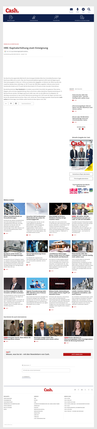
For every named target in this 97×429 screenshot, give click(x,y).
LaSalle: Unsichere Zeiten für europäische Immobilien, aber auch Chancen (81, 292)
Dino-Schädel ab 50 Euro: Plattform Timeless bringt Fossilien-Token (57, 217)
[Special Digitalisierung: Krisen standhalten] (37, 246)
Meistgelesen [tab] (78, 89)
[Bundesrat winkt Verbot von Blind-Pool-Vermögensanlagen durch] (14, 246)
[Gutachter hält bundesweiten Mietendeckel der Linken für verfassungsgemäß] (37, 209)
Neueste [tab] (72, 89)
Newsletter (37, 413)
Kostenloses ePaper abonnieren (81, 174)
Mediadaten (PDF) (38, 411)
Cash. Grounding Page (39, 418)
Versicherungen (11, 20)
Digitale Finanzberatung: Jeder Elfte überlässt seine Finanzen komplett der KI (36, 292)
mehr (75, 100)
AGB (35, 402)
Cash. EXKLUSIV (67, 400)
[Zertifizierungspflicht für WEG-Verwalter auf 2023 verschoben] (14, 284)
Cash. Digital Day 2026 (69, 402)
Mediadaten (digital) (39, 409)
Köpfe (5, 409)
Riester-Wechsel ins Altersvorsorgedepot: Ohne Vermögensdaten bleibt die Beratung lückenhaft (78, 339)
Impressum (36, 405)
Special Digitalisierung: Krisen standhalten (36, 254)
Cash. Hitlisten (68, 409)
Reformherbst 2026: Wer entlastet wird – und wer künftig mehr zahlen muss (80, 96)
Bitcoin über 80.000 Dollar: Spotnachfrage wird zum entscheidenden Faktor (80, 118)
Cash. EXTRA (67, 398)
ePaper (35, 400)
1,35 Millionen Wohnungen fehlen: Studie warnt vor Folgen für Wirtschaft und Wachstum (59, 255)
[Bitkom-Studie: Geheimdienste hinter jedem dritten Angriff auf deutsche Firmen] (60, 284)
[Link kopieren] (6, 103)
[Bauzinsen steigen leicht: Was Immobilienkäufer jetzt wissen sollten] (48, 328)
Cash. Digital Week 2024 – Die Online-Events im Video (77, 403)
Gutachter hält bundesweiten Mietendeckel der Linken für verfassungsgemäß (36, 217)
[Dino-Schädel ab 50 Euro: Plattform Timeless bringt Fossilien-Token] (60, 209)
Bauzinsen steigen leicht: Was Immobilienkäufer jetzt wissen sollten (46, 338)
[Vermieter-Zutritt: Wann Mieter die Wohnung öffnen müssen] (18, 328)
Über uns (36, 414)
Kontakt (36, 407)
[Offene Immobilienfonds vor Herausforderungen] (14, 209)
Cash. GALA (67, 405)
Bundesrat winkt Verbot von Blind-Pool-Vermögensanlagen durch (13, 255)
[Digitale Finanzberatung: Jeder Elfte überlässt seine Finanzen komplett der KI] (37, 284)
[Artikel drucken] (11, 103)
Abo (35, 398)
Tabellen (36, 416)
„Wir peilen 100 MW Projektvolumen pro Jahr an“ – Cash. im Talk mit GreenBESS (81, 217)
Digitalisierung (8, 405)
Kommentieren (26, 103)
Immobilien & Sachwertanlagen (82, 20)
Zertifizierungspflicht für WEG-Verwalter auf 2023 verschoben (14, 292)
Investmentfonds (34, 20)
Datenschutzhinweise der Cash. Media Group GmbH (47, 403)
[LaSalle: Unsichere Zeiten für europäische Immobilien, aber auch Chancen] (82, 284)
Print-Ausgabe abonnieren (81, 178)
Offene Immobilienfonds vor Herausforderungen (13, 217)
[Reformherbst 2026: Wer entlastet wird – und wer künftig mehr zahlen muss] (82, 246)
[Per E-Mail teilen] (16, 103)
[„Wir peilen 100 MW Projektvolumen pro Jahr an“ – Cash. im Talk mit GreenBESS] (82, 209)
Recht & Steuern (8, 407)
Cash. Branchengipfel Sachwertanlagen (74, 407)
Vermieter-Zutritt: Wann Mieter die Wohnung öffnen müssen (17, 338)
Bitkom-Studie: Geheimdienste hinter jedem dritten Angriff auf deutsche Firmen (59, 292)
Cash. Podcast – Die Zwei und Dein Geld (74, 411)
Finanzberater (56, 20)
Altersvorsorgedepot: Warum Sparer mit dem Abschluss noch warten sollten (82, 107)
